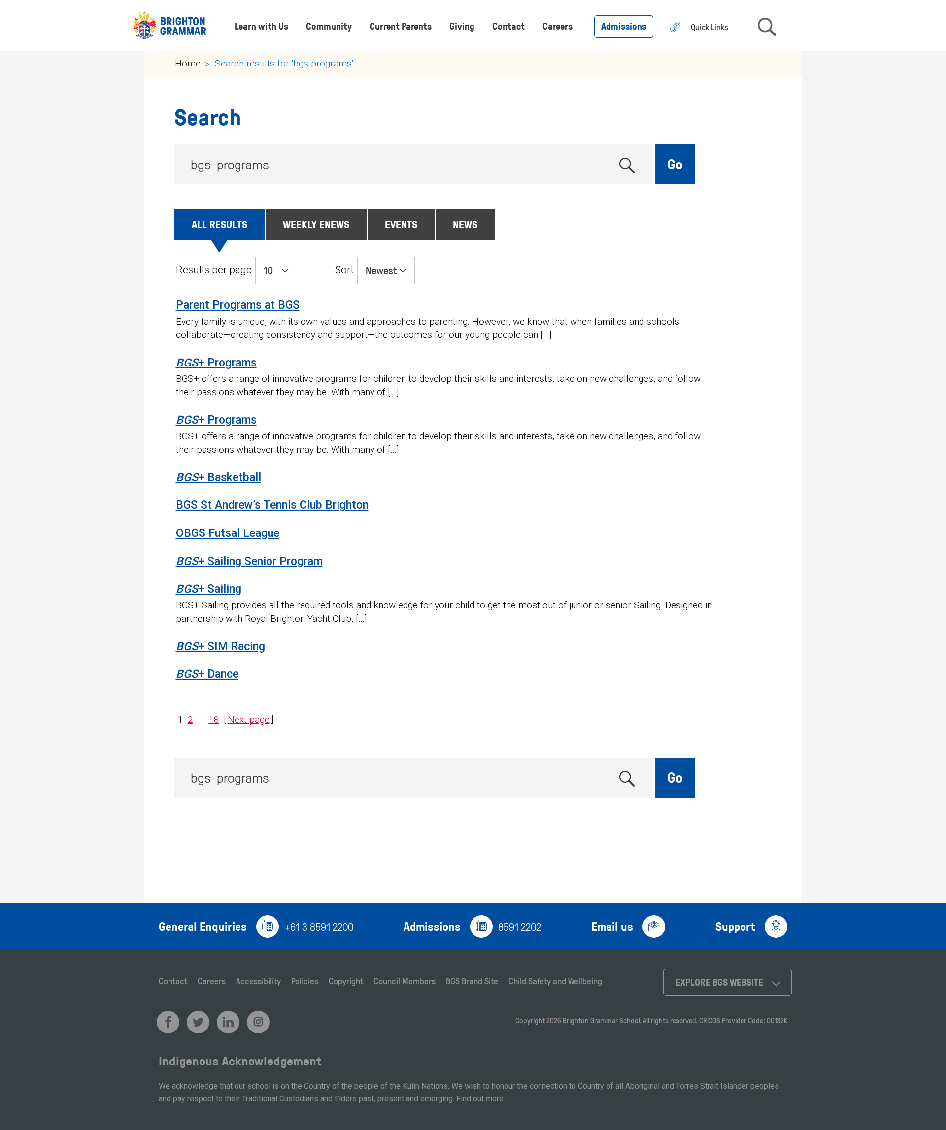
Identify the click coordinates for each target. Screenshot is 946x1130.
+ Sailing (208, 589)
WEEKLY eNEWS (316, 224)
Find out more (480, 1098)
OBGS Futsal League (227, 533)
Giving (461, 26)
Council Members (404, 981)
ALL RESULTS (219, 224)
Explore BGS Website (719, 982)
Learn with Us (261, 26)
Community (329, 26)
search (767, 27)
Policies (304, 981)
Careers (557, 26)
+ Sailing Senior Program (249, 561)
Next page (249, 719)
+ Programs (216, 362)
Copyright (346, 981)
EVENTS (401, 224)
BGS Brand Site (472, 981)
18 (213, 719)
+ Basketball (218, 477)
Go (675, 164)
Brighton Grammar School (601, 1020)
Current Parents (401, 26)
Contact (508, 26)
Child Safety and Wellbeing (555, 981)
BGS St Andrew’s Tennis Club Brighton (272, 505)
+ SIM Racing (220, 646)
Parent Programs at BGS (238, 305)
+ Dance (207, 674)
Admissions (623, 26)
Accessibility (258, 981)
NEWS (465, 224)
